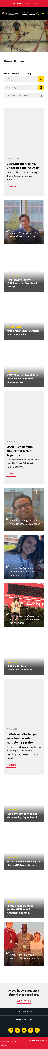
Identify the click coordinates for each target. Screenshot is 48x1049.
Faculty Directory (24, 1011)
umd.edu (4, 1045)
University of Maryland (24, 4)
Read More (11, 186)
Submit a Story (24, 1001)
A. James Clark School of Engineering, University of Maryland (18, 9)
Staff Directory (24, 1019)
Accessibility (16, 1041)
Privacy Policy (5, 1041)
